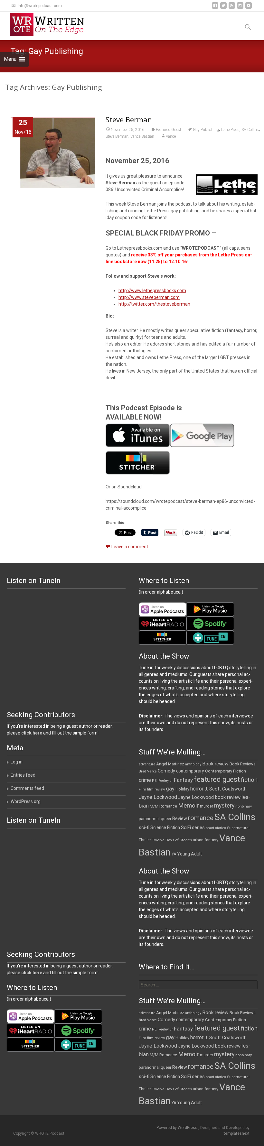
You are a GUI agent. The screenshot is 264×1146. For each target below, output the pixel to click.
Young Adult (189, 853)
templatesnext (237, 1133)
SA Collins (250, 129)
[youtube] (248, 8)
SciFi (186, 827)
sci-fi (144, 827)
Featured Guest (168, 129)
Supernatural (238, 828)
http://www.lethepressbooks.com (152, 290)
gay (170, 789)
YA (174, 854)
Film (142, 789)
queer (166, 818)
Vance (171, 136)
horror (196, 789)
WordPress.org (26, 801)
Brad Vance (148, 771)
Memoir (188, 805)
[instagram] (240, 8)
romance (200, 818)
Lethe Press (230, 129)
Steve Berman (129, 119)
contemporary (190, 770)
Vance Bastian (142, 136)
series (198, 827)
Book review (215, 764)
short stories (216, 828)
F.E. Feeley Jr (162, 781)
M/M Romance (163, 806)
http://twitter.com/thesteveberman (154, 304)
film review (156, 789)
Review (179, 818)
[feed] (232, 8)
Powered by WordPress (177, 1127)
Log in (17, 761)
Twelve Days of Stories (172, 840)
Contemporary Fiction (225, 771)
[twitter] (223, 8)
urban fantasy (205, 839)
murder (206, 806)
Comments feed (27, 788)
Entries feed (23, 775)
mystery (224, 805)
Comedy (166, 770)
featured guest (217, 779)
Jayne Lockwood (158, 797)
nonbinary (243, 806)
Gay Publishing (206, 129)
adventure (147, 764)
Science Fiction (165, 827)
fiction (249, 779)
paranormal (149, 819)
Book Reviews (243, 764)
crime (145, 780)
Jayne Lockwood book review (209, 797)
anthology (193, 764)
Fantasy (183, 780)
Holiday (182, 789)
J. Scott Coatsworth (225, 788)
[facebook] (215, 8)
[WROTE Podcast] (50, 24)
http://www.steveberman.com (149, 297)
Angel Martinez (170, 764)
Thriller (145, 839)
